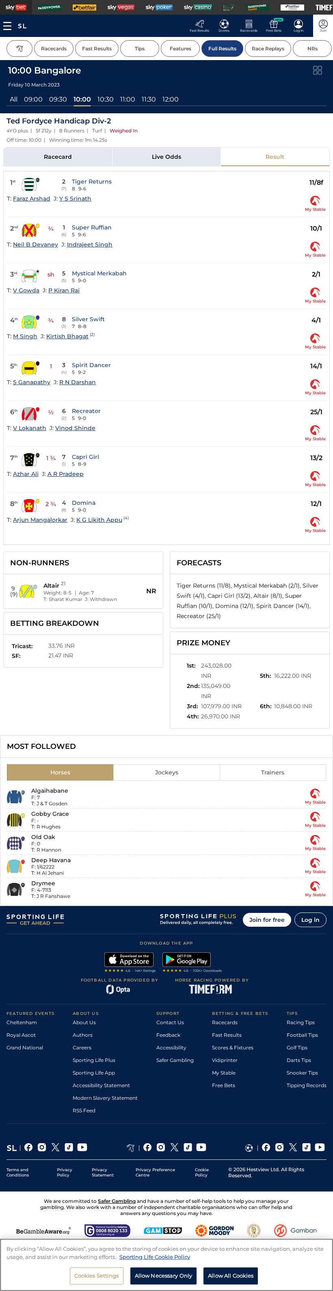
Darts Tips (299, 1060)
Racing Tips (301, 1022)
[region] (166, 1265)
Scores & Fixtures (232, 1047)
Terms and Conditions (17, 1172)
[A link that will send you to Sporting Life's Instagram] (42, 1148)
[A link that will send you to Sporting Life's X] (55, 1148)
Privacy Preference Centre (155, 1172)
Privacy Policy (64, 1172)
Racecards (225, 1022)
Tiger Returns (92, 181)
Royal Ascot (21, 1035)
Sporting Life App (94, 1073)
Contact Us (170, 1022)
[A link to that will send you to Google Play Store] (192, 963)
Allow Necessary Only (163, 1275)
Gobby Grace (50, 813)
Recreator (86, 411)
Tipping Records (307, 1085)
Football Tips (302, 1035)
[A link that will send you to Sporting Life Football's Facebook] (266, 1148)
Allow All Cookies (230, 1275)
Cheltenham (21, 1022)
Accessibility (171, 1047)
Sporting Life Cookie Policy (154, 1257)
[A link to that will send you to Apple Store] (130, 963)
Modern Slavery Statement (105, 1098)
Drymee (43, 883)
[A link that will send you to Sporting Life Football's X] (293, 1148)
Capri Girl (85, 457)
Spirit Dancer (91, 365)
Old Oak (43, 837)
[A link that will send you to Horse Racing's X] (174, 1148)
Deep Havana (51, 860)
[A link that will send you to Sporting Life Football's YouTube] (320, 1148)
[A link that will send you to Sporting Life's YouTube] (82, 1148)
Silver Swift (88, 319)
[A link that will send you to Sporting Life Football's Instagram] (279, 1148)
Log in (310, 919)
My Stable (224, 1073)
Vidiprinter (225, 1060)
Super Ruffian (92, 227)
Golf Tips (297, 1047)
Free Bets (223, 1085)
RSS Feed (84, 1110)
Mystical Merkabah (99, 273)
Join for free (267, 919)
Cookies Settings (96, 1275)
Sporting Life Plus (94, 1060)
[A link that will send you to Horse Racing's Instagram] (161, 1148)
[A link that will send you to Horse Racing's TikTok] (188, 1148)
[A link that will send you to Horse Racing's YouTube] (201, 1148)
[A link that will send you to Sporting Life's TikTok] (69, 1148)
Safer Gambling (175, 1060)
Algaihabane (49, 790)
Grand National (24, 1047)
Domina (83, 502)
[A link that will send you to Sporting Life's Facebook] (28, 1148)
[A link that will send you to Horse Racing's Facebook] (147, 1148)
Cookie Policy (202, 1172)
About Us (84, 1022)
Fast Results (227, 1035)
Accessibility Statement (101, 1085)
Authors (83, 1035)
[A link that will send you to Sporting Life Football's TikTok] (306, 1148)
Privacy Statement (103, 1172)
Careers (82, 1047)
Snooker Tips (302, 1073)
